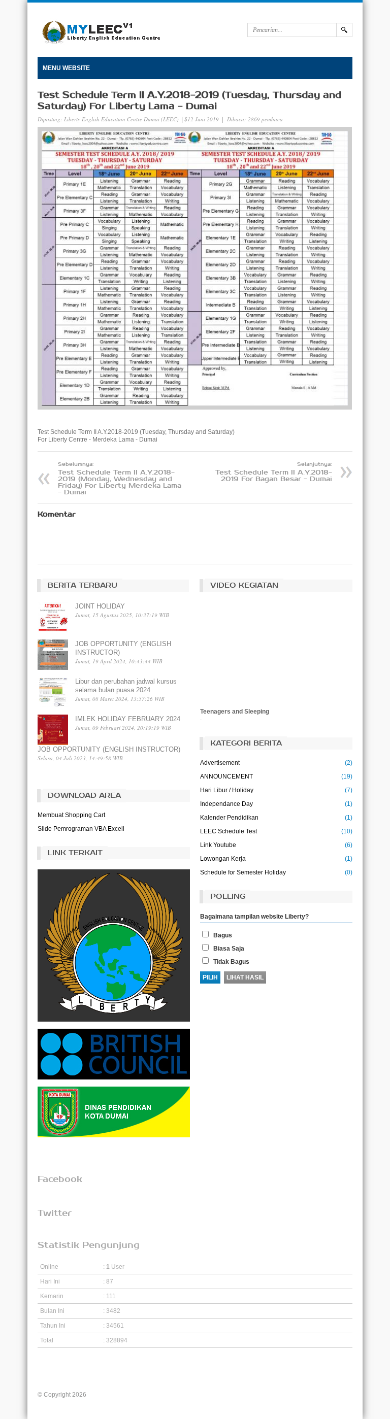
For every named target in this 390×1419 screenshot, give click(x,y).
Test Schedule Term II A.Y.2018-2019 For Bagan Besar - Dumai (273, 472)
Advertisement (220, 762)
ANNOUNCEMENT (226, 776)
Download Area (84, 795)
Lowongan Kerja (223, 858)
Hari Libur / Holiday (226, 790)
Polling (227, 896)
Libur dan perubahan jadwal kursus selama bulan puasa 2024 (126, 686)
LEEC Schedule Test (228, 831)
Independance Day (226, 803)
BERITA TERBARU (82, 585)
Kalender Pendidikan (229, 817)
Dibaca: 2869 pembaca (255, 119)
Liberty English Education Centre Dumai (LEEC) (121, 119)
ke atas (195, 1371)
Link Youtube (218, 845)
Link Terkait (75, 853)
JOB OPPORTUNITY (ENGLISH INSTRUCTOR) (123, 648)
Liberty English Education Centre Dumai (142, 1394)
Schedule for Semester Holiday (243, 872)
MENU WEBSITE (66, 68)
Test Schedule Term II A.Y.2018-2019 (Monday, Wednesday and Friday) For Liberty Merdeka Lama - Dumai (119, 479)
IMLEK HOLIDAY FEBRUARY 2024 (127, 719)
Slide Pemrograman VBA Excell (81, 828)
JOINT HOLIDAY (100, 606)
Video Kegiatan (244, 585)
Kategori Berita (246, 743)
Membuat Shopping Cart (71, 815)
